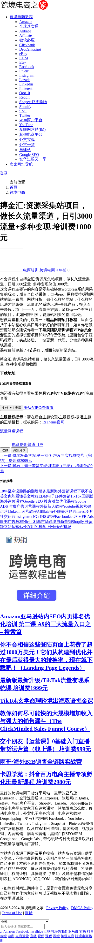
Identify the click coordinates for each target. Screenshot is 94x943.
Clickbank (27, 45)
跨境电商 (17, 192)
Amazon (25, 22)
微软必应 (27, 40)
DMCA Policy (82, 908)
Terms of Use (12, 913)
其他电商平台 (30, 134)
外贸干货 (27, 145)
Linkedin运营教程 (22, 511)
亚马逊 (73, 931)
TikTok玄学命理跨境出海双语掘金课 (46, 701)
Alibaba (25, 31)
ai (1, 931)
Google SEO (29, 155)
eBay (23, 54)
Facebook (26, 67)
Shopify (25, 107)
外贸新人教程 (51, 506)
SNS (23, 111)
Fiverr (23, 71)
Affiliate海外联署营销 (55, 511)
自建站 (25, 150)
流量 (4, 431)
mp (32, 931)
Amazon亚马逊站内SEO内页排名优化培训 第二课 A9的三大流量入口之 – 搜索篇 (45, 624)
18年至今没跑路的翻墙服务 (23, 491)
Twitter (24, 115)
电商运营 (22, 936)
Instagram (26, 75)
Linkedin (26, 84)
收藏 (5, 450)
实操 (82, 931)
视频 (41, 936)
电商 (11, 936)
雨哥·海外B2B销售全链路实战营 (41, 762)
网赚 (11, 431)
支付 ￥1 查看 (11, 408)
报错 (29, 913)
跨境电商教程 (21, 17)
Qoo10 (24, 93)
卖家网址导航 (21, 164)
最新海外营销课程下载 (65, 491)
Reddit (24, 97)
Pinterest (25, 88)
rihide (39, 931)
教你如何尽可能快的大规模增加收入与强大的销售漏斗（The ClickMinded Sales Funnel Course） (46, 721)
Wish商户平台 (30, 120)
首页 (13, 187)
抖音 (90, 931)
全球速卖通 (29, 26)
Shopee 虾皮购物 (33, 102)
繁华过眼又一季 (32, 159)
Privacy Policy (57, 908)
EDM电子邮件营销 (54, 496)
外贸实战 (27, 140)
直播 (33, 936)
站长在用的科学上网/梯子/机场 (45, 527)
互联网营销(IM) (32, 129)
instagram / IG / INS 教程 (35, 516)
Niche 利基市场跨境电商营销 (47, 522)
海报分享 (19, 450)
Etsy (22, 62)
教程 (3, 936)
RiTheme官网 (53, 422)
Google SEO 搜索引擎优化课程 (49, 501)
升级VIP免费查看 (38, 408)
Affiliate (25, 35)
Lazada (24, 80)
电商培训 (31, 270)
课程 (19, 431)
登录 (4, 173)
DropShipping (30, 49)
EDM (23, 58)
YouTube (26, 125)
